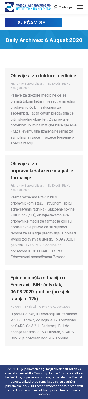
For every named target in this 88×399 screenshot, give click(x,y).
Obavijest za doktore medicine (43, 76)
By (59, 83)
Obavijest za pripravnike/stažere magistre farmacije (42, 170)
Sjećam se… (33, 22)
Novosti (16, 306)
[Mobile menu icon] (80, 7)
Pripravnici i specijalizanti (27, 83)
